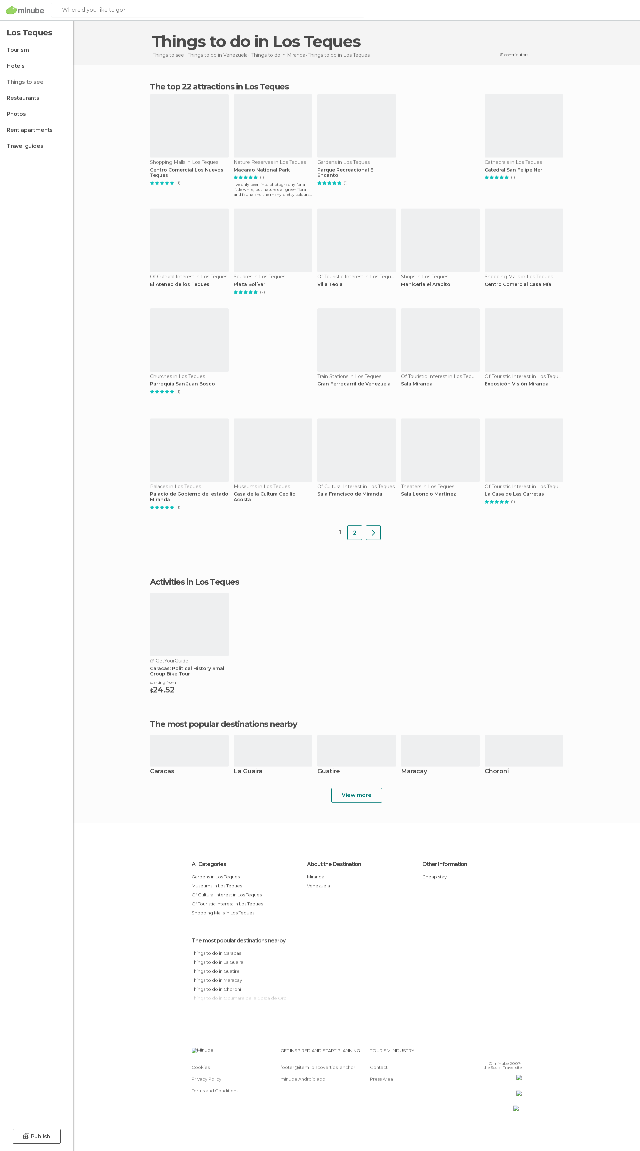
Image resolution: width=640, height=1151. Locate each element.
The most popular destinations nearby (223, 724)
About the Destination (334, 864)
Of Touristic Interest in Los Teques (227, 903)
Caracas (162, 772)
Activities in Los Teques (194, 582)
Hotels (16, 66)
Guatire (328, 772)
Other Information (444, 864)
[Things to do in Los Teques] (373, 532)
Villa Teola (330, 284)
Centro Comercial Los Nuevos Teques (186, 173)
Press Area (381, 1079)
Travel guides (25, 146)
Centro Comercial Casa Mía (518, 284)
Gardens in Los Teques (216, 876)
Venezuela (318, 885)
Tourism (18, 50)
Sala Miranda (417, 384)
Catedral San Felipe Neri (514, 170)
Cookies (201, 1067)
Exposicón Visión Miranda (517, 384)
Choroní (497, 772)
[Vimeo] (506, 1053)
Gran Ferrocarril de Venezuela (354, 384)
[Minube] (25, 10)
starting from (163, 682)
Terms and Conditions (215, 1090)
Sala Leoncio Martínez (428, 494)
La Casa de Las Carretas (514, 494)
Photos (16, 114)
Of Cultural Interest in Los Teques (227, 894)
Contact (379, 1067)
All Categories (209, 864)
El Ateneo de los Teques (179, 284)
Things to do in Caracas (216, 953)
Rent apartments (30, 130)
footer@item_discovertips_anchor (318, 1067)
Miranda (315, 876)
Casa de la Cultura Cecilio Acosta (265, 497)
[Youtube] (517, 1053)
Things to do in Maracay (217, 980)
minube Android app (303, 1079)
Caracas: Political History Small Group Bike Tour (188, 671)
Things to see (25, 82)
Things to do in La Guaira (217, 962)
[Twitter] (495, 1053)
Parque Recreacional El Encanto (346, 173)
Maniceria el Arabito (425, 284)
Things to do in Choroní (216, 989)
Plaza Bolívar (249, 284)
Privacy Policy (206, 1079)
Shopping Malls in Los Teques (223, 912)
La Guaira (248, 772)
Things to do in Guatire (216, 971)
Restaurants (23, 98)
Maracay (414, 772)
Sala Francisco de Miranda (349, 494)
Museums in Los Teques (217, 885)
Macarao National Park (262, 170)
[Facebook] (484, 1053)
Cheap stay (434, 876)
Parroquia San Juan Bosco (182, 384)
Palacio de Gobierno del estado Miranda (189, 497)
